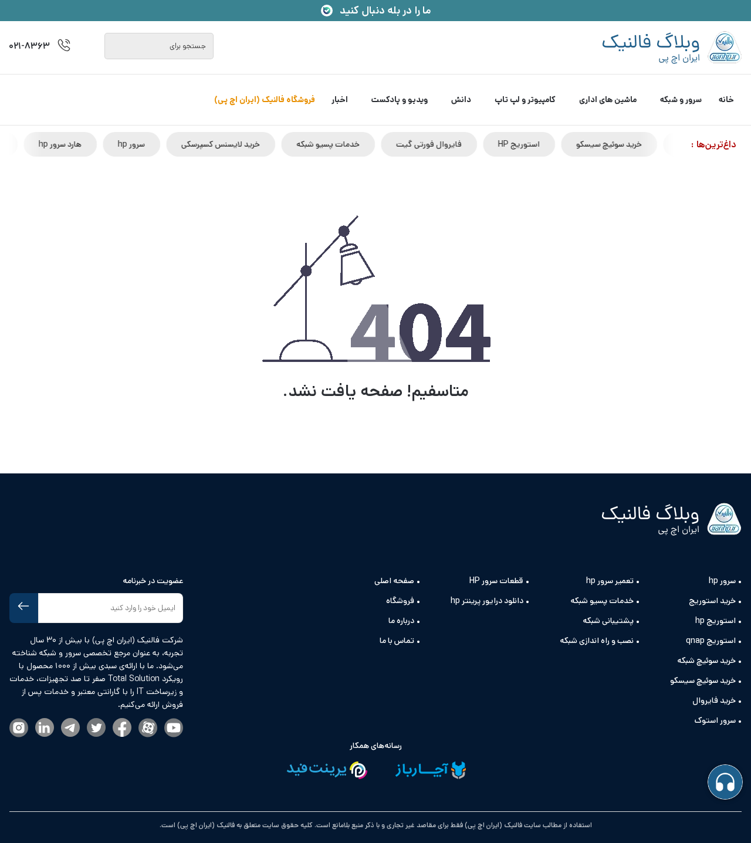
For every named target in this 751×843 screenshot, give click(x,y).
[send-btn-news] (23, 608)
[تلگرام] (70, 728)
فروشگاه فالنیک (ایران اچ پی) (264, 100)
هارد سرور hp (92, 144)
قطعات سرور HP (496, 581)
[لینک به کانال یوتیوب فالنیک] (173, 728)
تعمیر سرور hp (610, 581)
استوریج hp (715, 621)
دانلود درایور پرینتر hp (487, 601)
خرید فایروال (714, 700)
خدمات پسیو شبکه (360, 144)
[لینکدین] (44, 728)
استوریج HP (551, 144)
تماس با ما (397, 640)
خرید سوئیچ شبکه (706, 660)
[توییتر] (96, 728)
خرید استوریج (712, 601)
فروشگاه (400, 601)
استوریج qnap (711, 640)
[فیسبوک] (122, 728)
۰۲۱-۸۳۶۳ (29, 46)
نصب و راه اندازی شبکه (597, 640)
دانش (461, 100)
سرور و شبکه (681, 100)
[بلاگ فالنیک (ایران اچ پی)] (671, 47)
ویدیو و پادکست (399, 100)
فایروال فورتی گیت (461, 144)
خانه (726, 100)
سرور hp (163, 144)
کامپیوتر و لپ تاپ (525, 100)
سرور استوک (715, 720)
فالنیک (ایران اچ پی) (205, 825)
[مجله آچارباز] (430, 772)
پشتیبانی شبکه (608, 621)
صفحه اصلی (394, 581)
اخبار (339, 100)
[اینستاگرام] (18, 728)
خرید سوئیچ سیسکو (641, 144)
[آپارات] (147, 728)
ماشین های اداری (608, 100)
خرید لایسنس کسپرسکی (253, 144)
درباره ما (401, 621)
